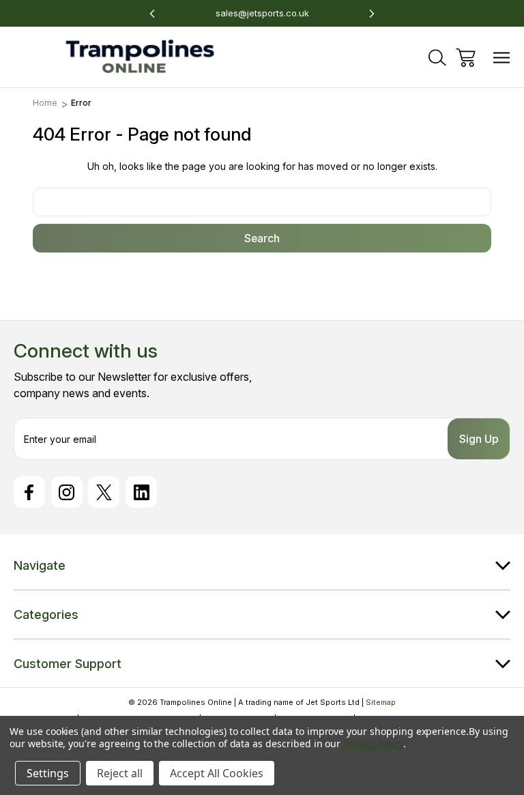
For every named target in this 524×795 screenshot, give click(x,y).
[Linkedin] (141, 492)
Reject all (120, 773)
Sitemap (381, 702)
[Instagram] (67, 492)
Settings (48, 773)
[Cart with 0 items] (466, 57)
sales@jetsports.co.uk (262, 13)
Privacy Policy (373, 743)
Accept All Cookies (216, 773)
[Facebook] (29, 492)
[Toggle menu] (502, 57)
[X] (103, 492)
